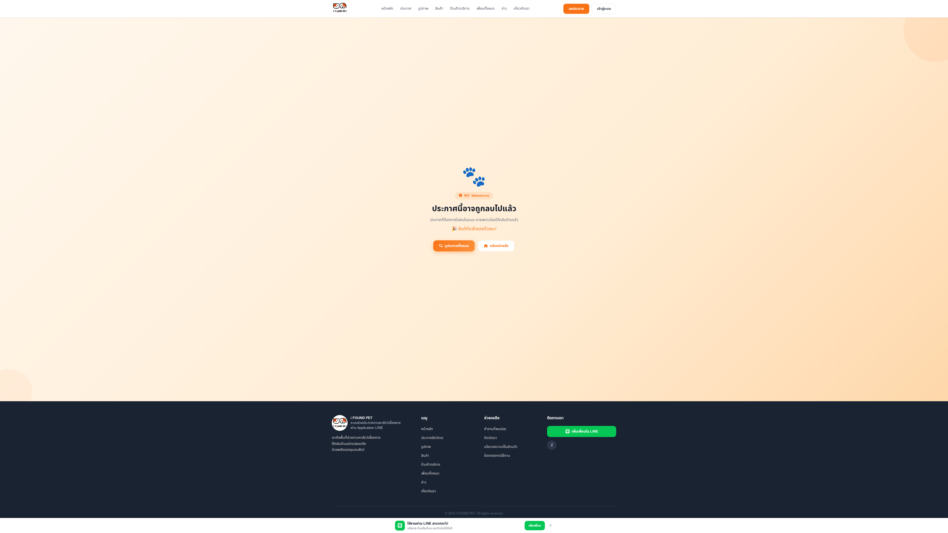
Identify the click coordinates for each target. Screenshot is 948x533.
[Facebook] (551, 445)
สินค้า (439, 8)
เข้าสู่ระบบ (604, 8)
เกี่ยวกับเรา (522, 8)
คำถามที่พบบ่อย (495, 429)
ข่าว (504, 8)
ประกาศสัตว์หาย (432, 437)
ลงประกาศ (576, 8)
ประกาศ (405, 8)
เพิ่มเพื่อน (535, 525)
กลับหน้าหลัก (499, 245)
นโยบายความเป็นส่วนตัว (500, 446)
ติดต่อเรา (490, 437)
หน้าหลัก (387, 8)
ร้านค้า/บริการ (460, 8)
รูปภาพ (423, 8)
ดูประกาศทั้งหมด (457, 245)
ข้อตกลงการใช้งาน (497, 455)
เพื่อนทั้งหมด (485, 8)
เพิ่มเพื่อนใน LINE (585, 431)
